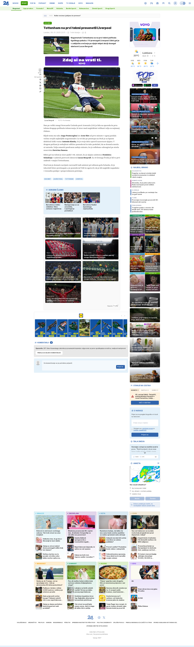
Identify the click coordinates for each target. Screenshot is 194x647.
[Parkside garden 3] (40, 328)
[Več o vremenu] (157, 63)
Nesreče (135, 390)
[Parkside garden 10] (117, 328)
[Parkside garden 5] (62, 328)
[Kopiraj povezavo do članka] (40, 91)
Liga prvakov (28, 8)
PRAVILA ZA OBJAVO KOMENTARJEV (49, 353)
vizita (102, 513)
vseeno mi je (136, 494)
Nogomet (16, 8)
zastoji (145, 390)
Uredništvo (32, 622)
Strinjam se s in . (144, 429)
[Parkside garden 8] (95, 328)
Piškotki (67, 622)
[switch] (183, 3)
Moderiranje (58, 622)
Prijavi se (120, 366)
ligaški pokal (58, 179)
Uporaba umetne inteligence (97, 626)
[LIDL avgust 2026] (81, 315)
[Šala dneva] (155, 457)
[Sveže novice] (45, 16)
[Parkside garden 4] (51, 328)
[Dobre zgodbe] (146, 3)
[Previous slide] (121, 315)
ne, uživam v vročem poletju (141, 491)
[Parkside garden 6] (73, 328)
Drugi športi (110, 8)
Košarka (59, 8)
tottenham (69, 179)
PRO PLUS (41, 622)
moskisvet (41, 563)
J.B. (40, 74)
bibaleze (40, 513)
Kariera (49, 622)
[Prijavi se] (175, 3)
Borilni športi (71, 8)
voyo (134, 563)
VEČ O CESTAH (144, 403)
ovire (155, 390)
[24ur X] (104, 617)
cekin (134, 513)
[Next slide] (124, 315)
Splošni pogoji (118, 622)
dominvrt (73, 563)
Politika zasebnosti (104, 622)
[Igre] (151, 3)
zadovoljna (74, 513)
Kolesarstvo (84, 8)
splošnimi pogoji (147, 428)
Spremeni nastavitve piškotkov (83, 622)
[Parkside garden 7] (84, 328)
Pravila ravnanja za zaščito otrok (139, 622)
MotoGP (50, 8)
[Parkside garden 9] (106, 328)
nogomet (47, 179)
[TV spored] (157, 3)
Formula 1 (40, 8)
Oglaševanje (21, 622)
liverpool (79, 179)
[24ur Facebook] (99, 617)
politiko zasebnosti (140, 430)
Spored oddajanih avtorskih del (165, 622)
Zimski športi (97, 8)
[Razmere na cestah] (163, 3)
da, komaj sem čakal (139, 488)
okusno (103, 563)
